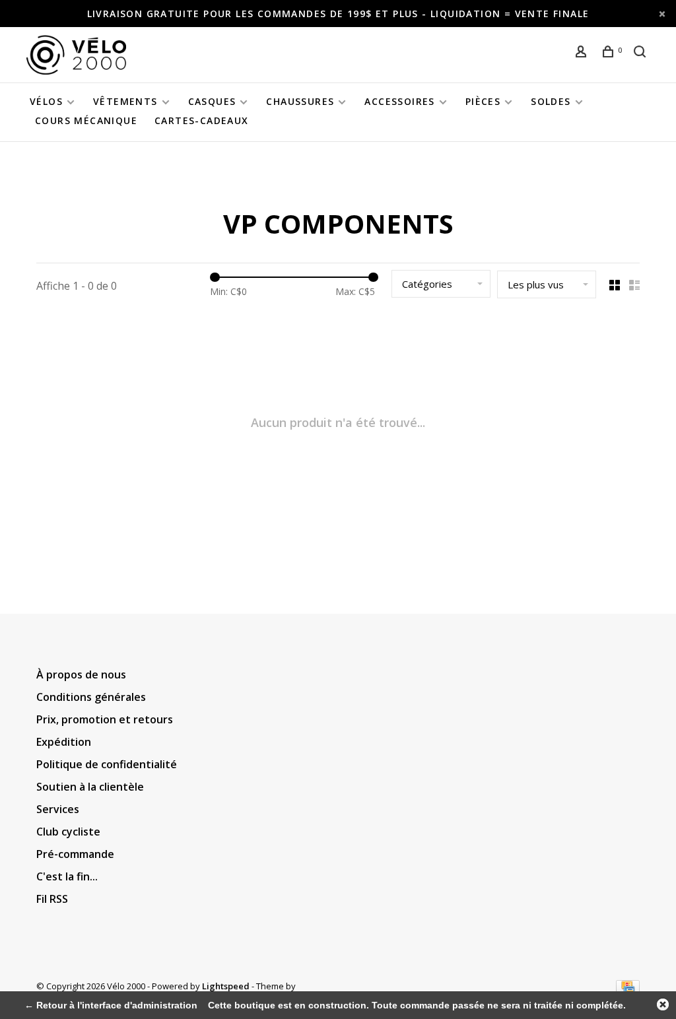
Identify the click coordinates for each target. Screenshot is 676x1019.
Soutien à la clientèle (90, 786)
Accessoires (399, 101)
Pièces (482, 101)
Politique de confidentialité (106, 764)
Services (57, 809)
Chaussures (300, 101)
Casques (212, 101)
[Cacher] (663, 1004)
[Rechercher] (642, 53)
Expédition (63, 742)
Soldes (550, 101)
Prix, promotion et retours (104, 719)
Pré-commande (75, 854)
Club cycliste (68, 831)
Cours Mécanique (86, 120)
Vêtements (125, 101)
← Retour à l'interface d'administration (110, 1005)
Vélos (46, 101)
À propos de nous (81, 674)
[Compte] (583, 53)
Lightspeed (226, 986)
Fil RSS (52, 899)
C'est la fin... (67, 876)
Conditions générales (91, 697)
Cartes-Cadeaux (201, 120)
